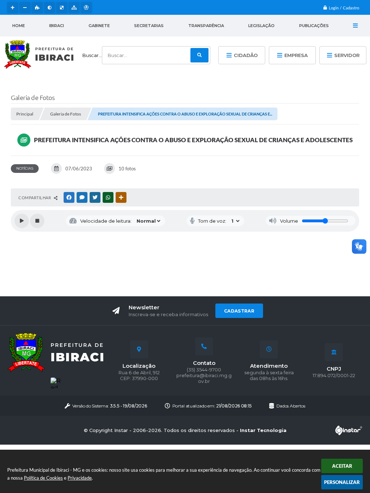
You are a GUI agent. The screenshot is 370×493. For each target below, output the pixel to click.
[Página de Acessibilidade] (86, 7)
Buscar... (92, 55)
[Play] (21, 221)
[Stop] (37, 221)
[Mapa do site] (74, 7)
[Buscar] (199, 55)
